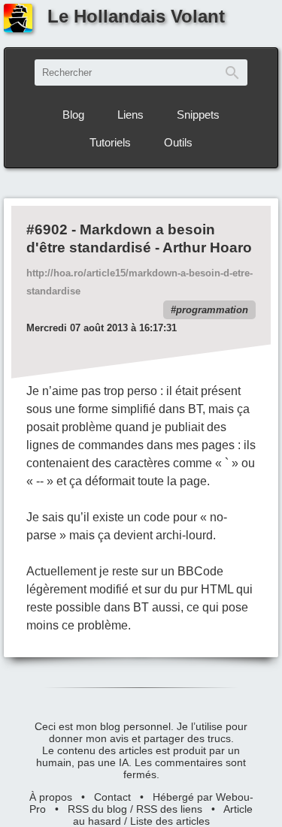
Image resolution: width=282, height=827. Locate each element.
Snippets (198, 114)
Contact (112, 797)
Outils (178, 142)
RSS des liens (169, 809)
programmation (212, 309)
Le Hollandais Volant (136, 16)
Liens (130, 114)
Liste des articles (170, 821)
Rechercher (232, 72)
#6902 (47, 229)
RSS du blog (97, 809)
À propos (50, 797)
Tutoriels (110, 142)
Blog (73, 114)
